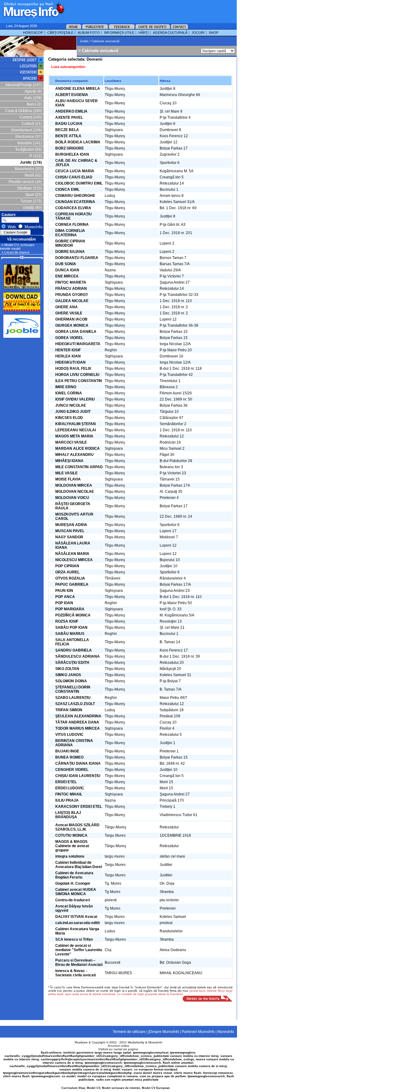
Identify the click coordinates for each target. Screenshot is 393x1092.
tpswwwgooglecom (45, 1076)
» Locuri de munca (15, 252)
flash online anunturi (178, 1062)
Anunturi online (118, 1045)
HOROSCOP (33, 32)
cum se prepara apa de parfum (163, 1076)
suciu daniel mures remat (153, 1072)
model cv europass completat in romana (107, 1076)
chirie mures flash (187, 1072)
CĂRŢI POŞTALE (60, 32)
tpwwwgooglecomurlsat (150, 1052)
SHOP (213, 32)
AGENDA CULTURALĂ (170, 32)
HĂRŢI (143, 32)
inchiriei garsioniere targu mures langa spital (97, 1052)
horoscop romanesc (218, 1072)
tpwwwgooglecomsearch (103, 1062)
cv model (69, 1076)
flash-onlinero (51, 1052)
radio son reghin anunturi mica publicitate (127, 1079)
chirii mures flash (16, 1076)
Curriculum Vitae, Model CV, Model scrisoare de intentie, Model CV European (115, 1088)
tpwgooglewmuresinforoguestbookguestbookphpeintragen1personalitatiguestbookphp (67, 1072)
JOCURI (198, 32)
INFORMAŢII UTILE (119, 32)
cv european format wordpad (155, 1069)
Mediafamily (136, 1042)
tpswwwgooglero (182, 1052)
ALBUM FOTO (89, 32)
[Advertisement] (142, 9)
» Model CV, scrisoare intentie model (17, 246)
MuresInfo (155, 1042)
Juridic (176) (31, 162)
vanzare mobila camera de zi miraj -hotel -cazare (95, 1069)
